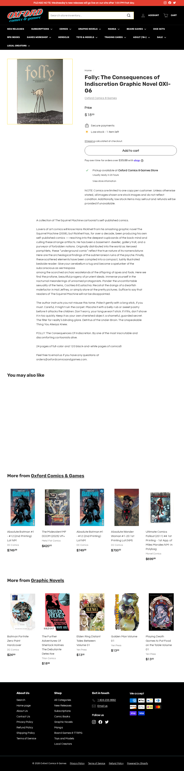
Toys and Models (64, 738)
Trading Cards (114, 37)
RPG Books (13, 37)
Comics (63, 29)
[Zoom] (39, 91)
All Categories (62, 700)
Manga (112, 29)
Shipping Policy (26, 733)
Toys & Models (85, 37)
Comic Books (62, 716)
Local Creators (17, 45)
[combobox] (91, 15)
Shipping (90, 141)
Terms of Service (26, 738)
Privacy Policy (25, 722)
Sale (160, 37)
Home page (24, 705)
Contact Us (23, 716)
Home (88, 70)
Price (88, 107)
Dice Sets (159, 29)
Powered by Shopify (137, 763)
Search (21, 700)
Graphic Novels (88, 29)
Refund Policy (25, 727)
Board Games (135, 29)
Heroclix (63, 37)
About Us (22, 711)
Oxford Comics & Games (101, 98)
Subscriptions (40, 29)
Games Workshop (37, 37)
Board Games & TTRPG (68, 733)
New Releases (15, 29)
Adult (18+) (140, 37)
